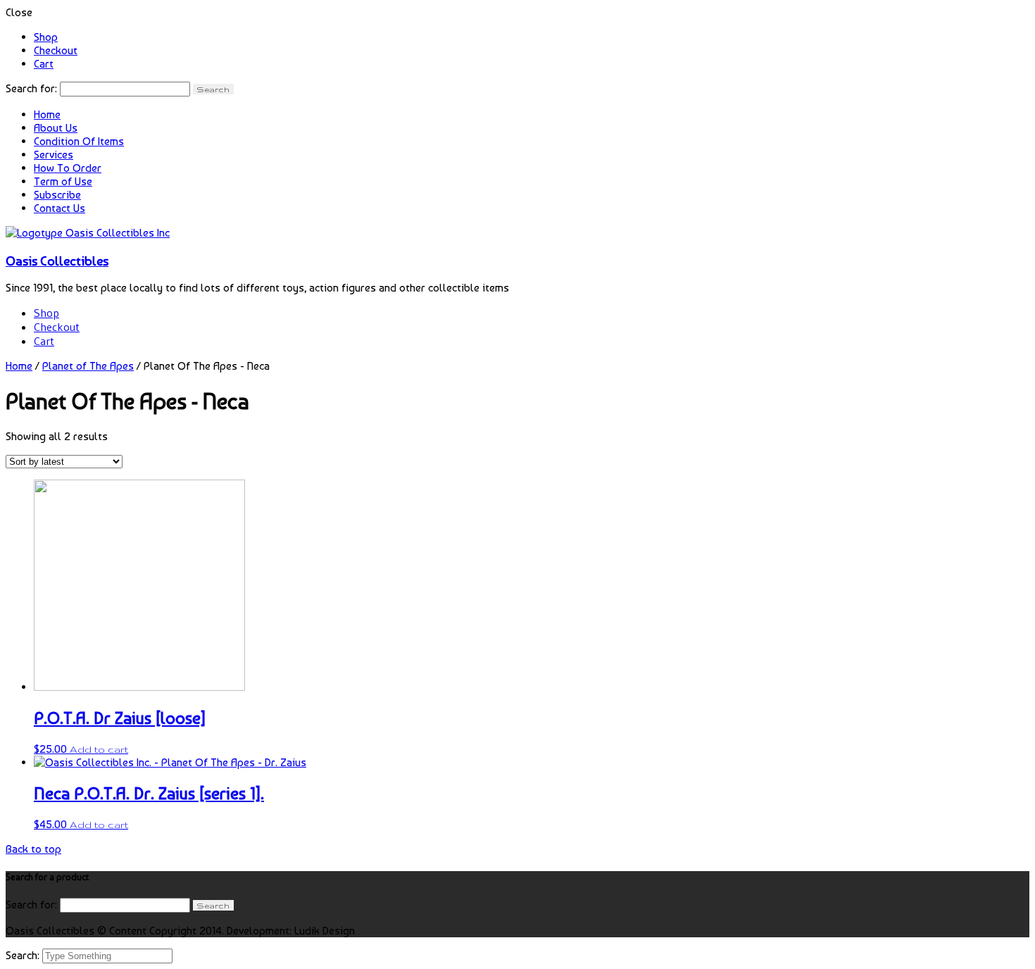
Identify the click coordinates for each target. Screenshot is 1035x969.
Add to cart (99, 749)
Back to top (33, 849)
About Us (55, 128)
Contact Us (59, 208)
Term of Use (63, 181)
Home (47, 114)
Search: (24, 955)
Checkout (55, 50)
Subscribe (57, 194)
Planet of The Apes (88, 366)
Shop (46, 37)
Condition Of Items (79, 141)
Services (53, 154)
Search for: (31, 88)
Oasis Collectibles (57, 260)
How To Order (67, 168)
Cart (44, 63)
